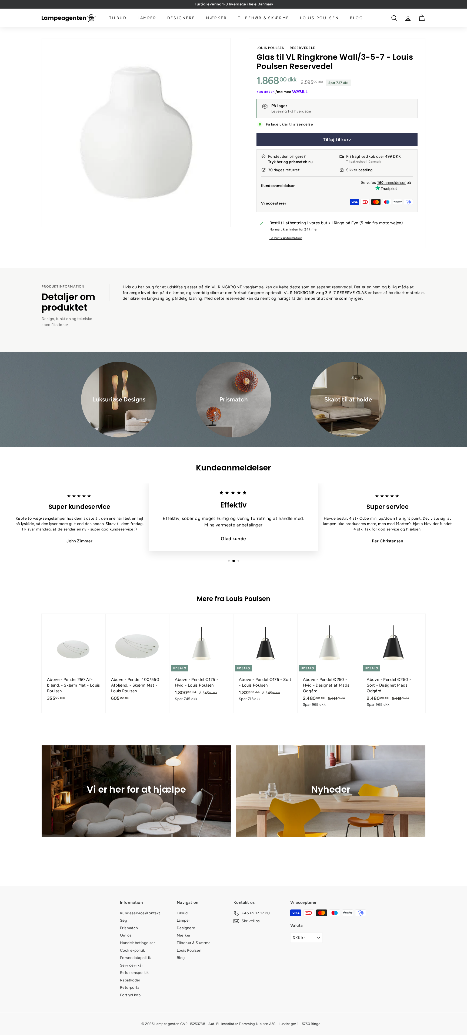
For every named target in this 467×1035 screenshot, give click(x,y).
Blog (356, 18)
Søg (123, 920)
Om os (126, 935)
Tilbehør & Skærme (263, 18)
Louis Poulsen (319, 18)
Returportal (130, 987)
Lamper (147, 18)
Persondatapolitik (135, 957)
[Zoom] (136, 132)
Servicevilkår (131, 965)
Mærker (216, 18)
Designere (181, 18)
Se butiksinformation (285, 238)
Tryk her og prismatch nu (290, 162)
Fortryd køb (130, 995)
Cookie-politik (132, 950)
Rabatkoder (130, 980)
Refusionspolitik (134, 972)
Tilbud (118, 18)
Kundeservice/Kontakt (140, 913)
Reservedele (302, 48)
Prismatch (129, 928)
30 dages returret (283, 170)
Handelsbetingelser (137, 943)
